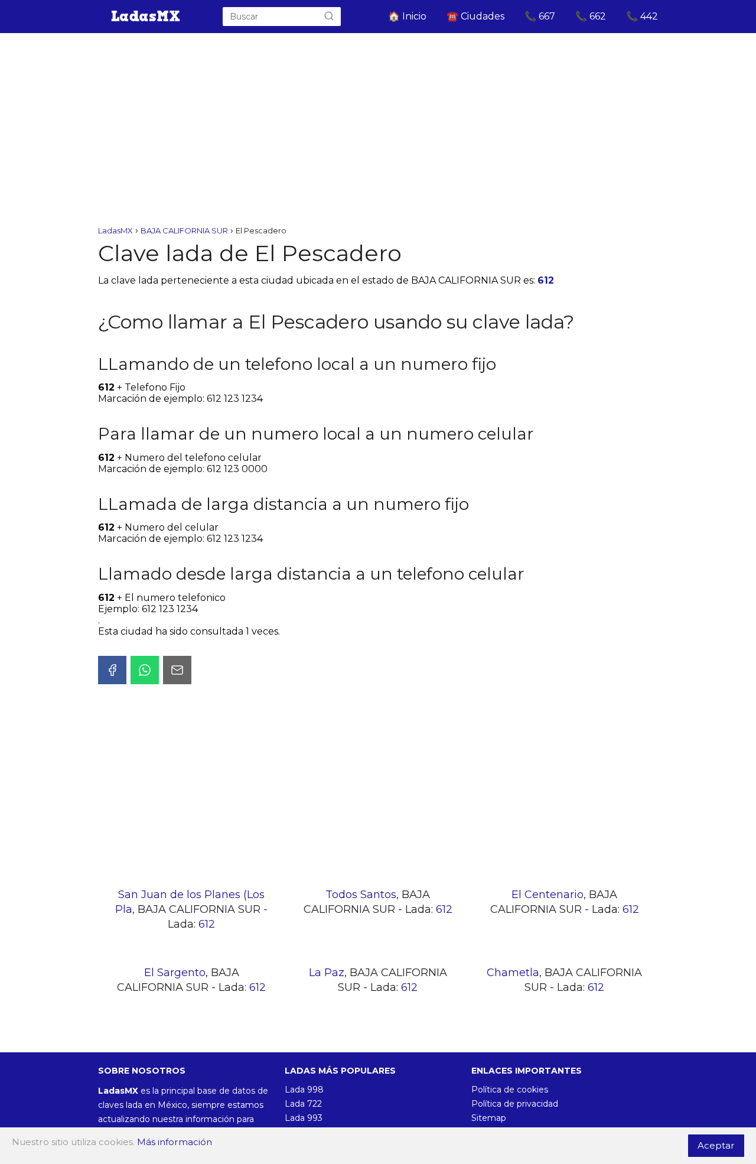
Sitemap (488, 1118)
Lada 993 (303, 1118)
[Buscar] (329, 16)
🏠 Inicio (407, 16)
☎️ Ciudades (475, 16)
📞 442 (642, 16)
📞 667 (539, 16)
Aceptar (716, 1145)
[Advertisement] (378, 130)
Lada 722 (303, 1103)
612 (545, 280)
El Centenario (547, 894)
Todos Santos (360, 894)
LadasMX (115, 230)
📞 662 (590, 16)
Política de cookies (509, 1089)
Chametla (513, 972)
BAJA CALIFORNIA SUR (184, 230)
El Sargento (175, 972)
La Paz (326, 972)
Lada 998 (304, 1089)
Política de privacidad (514, 1103)
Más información (174, 1141)
